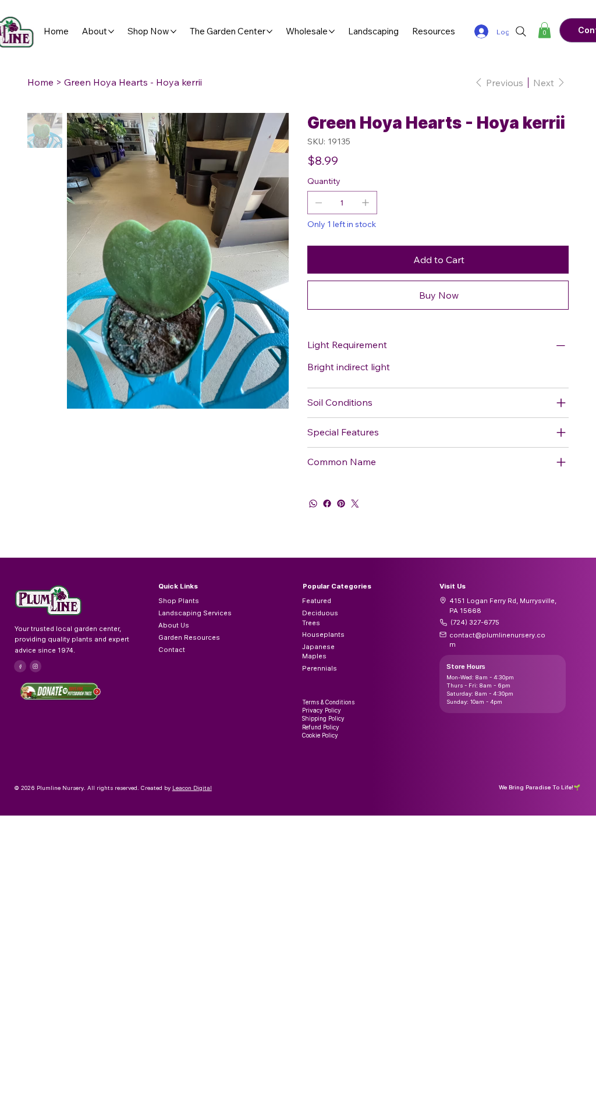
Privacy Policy (321, 710)
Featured (316, 601)
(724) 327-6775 (474, 622)
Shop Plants (178, 601)
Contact (171, 650)
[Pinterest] (341, 503)
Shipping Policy (323, 718)
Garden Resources (189, 637)
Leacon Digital (192, 788)
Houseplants (323, 634)
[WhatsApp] (313, 503)
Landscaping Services (195, 613)
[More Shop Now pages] (173, 31)
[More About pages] (111, 31)
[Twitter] (355, 503)
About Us (173, 625)
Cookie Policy (320, 735)
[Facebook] (327, 503)
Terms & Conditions (328, 702)
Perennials (319, 668)
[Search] (521, 31)
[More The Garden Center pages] (269, 31)
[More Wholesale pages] (332, 31)
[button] (544, 30)
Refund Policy (320, 727)
